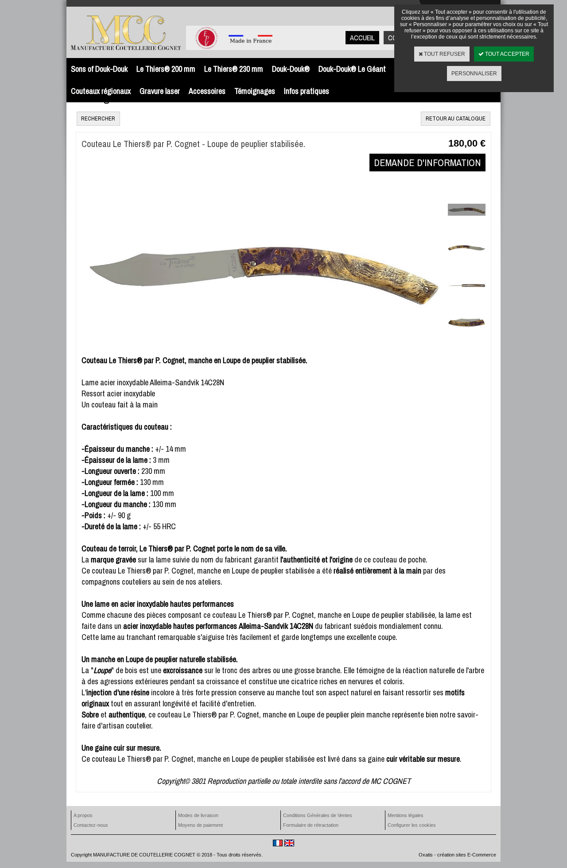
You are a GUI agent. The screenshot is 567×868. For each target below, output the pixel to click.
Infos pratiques (306, 91)
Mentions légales (405, 815)
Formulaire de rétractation (310, 825)
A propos (83, 815)
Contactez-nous (91, 825)
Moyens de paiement (200, 825)
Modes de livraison (198, 815)
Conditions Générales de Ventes (317, 815)
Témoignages (254, 91)
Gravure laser (160, 91)
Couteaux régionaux (101, 91)
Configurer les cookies (412, 825)
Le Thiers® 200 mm (165, 68)
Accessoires (207, 91)
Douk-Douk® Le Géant (352, 68)
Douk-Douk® (291, 68)
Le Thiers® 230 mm (233, 68)
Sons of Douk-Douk (99, 68)
